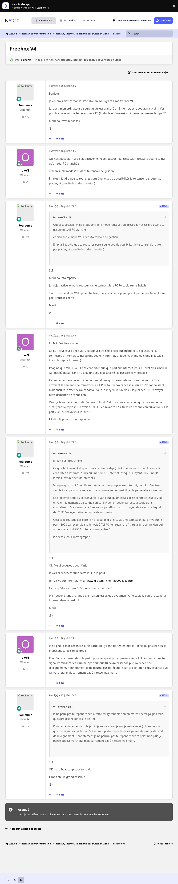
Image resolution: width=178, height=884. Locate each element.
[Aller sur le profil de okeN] (25, 157)
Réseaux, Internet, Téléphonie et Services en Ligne (91, 59)
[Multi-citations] (50, 139)
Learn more (6, 6)
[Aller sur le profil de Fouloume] (11, 60)
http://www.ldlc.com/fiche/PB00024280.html (106, 581)
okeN (25, 170)
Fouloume (25, 59)
